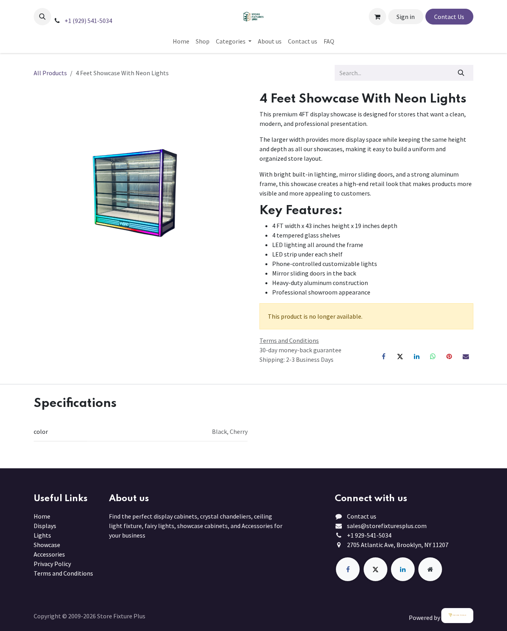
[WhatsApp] (433, 356)
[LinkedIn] (416, 356)
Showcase (47, 545)
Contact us (361, 516)
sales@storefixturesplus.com (387, 526)
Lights (42, 535)
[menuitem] (181, 41)
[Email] (465, 356)
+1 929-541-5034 (369, 535)
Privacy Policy (52, 564)
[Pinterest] (449, 356)
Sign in (405, 17)
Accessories (49, 554)
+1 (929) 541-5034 (87, 21)
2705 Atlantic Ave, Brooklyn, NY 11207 (397, 545)
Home (42, 516)
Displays (45, 526)
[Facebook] (383, 356)
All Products (50, 73)
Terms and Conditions (63, 573)
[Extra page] (430, 569)
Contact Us (449, 17)
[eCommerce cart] (377, 16)
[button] (42, 16)
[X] (400, 356)
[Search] (461, 73)
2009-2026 (82, 616)
